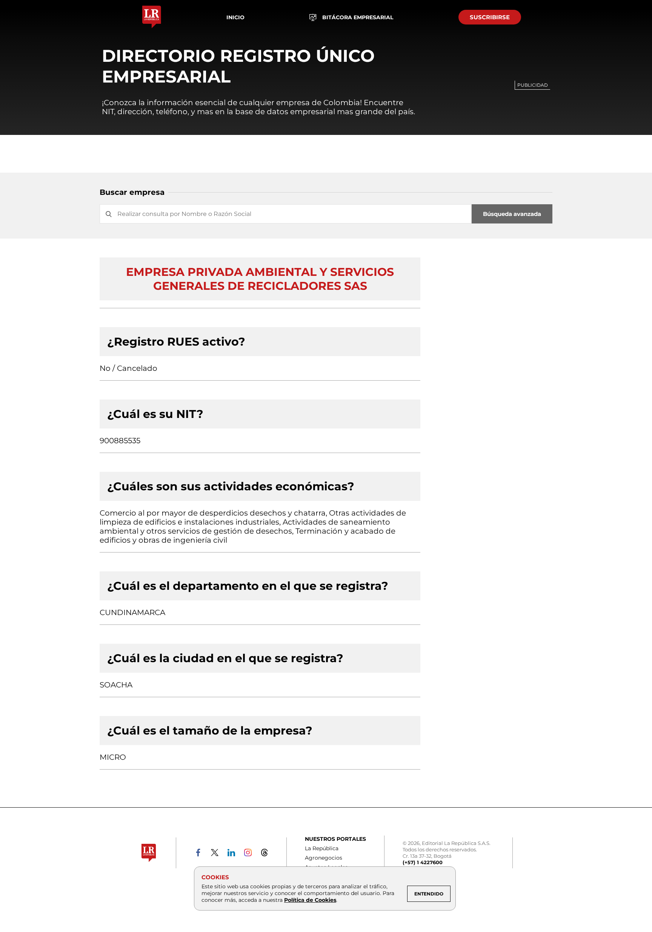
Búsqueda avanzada (512, 213)
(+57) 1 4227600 (423, 862)
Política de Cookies (310, 900)
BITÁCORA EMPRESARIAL (357, 17)
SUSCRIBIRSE (490, 17)
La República (321, 848)
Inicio (235, 17)
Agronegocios (323, 857)
